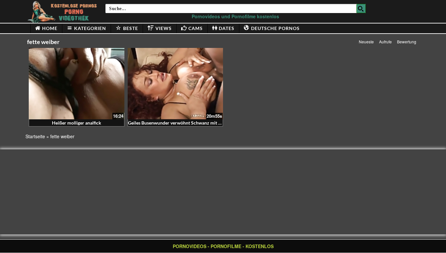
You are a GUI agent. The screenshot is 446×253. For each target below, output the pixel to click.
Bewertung (406, 41)
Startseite (35, 136)
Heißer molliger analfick (76, 123)
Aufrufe (385, 41)
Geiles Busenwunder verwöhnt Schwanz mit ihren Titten (185, 123)
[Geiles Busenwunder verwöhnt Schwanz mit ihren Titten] (175, 83)
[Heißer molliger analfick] (76, 83)
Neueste (366, 41)
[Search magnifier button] (361, 8)
